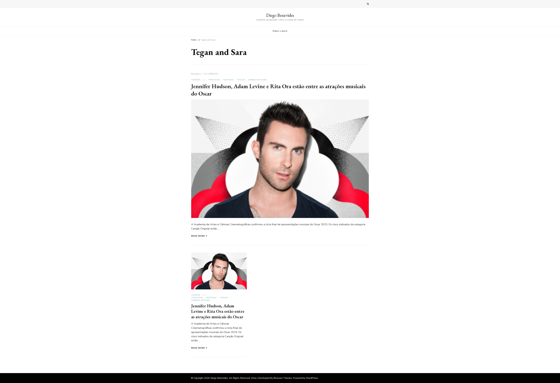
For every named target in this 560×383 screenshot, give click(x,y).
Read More (198, 236)
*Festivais (214, 80)
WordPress (312, 378)
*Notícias (228, 80)
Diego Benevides (280, 15)
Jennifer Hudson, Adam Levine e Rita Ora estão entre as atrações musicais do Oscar (278, 89)
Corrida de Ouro (257, 80)
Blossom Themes (282, 378)
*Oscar (241, 80)
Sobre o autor (280, 31)
